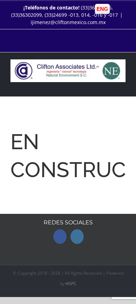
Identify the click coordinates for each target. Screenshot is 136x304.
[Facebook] (60, 236)
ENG (102, 9)
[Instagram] (77, 236)
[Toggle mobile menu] (123, 85)
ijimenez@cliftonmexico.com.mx (68, 22)
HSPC (71, 284)
